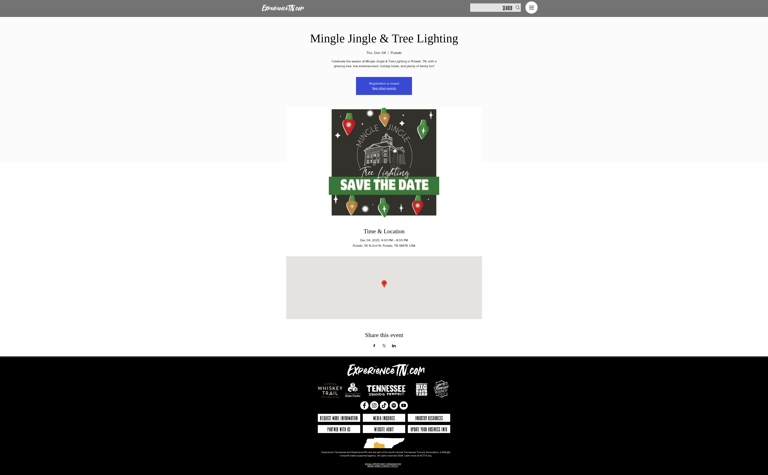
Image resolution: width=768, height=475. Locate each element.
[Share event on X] (384, 345)
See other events (384, 88)
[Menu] (531, 7)
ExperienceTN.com (283, 8)
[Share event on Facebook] (374, 345)
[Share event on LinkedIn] (394, 345)
